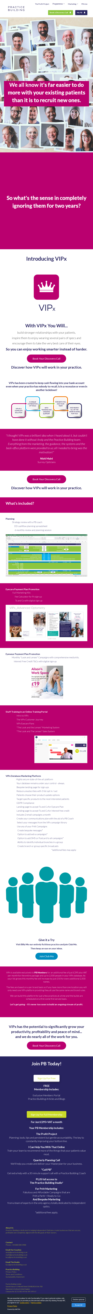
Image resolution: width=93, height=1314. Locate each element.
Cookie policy (24, 1303)
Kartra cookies (36, 1303)
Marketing (72, 4)
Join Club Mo (46, 956)
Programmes (58, 4)
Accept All (78, 1305)
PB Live (84, 4)
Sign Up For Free (47, 1078)
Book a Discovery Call (59, 12)
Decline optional (78, 1299)
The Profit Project (42, 4)
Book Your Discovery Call (46, 358)
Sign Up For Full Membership (46, 1114)
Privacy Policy (12, 1306)
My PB (79, 12)
